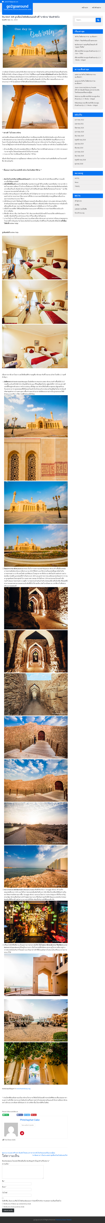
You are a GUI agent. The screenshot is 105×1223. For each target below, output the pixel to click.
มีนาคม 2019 (79, 148)
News (76, 182)
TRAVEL (77, 186)
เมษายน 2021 (79, 124)
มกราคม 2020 (79, 132)
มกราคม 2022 (79, 120)
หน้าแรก (85, 8)
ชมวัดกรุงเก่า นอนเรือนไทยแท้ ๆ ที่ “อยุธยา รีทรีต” (86, 46)
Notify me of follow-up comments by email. (17, 1204)
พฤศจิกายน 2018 (80, 160)
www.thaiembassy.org (23, 1089)
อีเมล (4, 1187)
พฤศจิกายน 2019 (80, 140)
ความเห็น (5, 1164)
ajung (76, 81)
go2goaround (17, 6)
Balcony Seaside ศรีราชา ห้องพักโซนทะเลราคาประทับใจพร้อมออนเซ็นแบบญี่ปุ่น (28, 1153)
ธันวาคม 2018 (79, 156)
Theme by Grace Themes (63, 1220)
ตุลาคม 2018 (79, 164)
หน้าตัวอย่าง (96, 8)
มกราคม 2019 (79, 152)
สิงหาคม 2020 (79, 128)
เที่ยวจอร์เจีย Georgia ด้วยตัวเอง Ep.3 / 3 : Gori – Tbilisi (87, 52)
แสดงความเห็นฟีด (81, 209)
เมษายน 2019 (79, 144)
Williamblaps (79, 103)
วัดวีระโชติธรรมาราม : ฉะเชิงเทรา (86, 37)
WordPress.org (79, 213)
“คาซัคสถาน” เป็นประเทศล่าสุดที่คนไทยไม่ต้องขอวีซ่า (50, 1155)
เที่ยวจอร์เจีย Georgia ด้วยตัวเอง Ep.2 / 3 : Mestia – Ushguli (87, 59)
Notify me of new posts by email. (14, 1207)
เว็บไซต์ (4, 1193)
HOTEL (77, 178)
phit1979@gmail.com (11, 2)
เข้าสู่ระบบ (78, 201)
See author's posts (28, 1125)
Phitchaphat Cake (30, 1119)
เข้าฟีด (77, 205)
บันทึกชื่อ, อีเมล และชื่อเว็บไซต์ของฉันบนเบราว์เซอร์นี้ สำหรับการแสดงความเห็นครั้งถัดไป (31, 1201)
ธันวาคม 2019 (79, 136)
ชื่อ (3, 1181)
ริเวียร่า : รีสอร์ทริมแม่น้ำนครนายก (86, 41)
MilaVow (77, 96)
